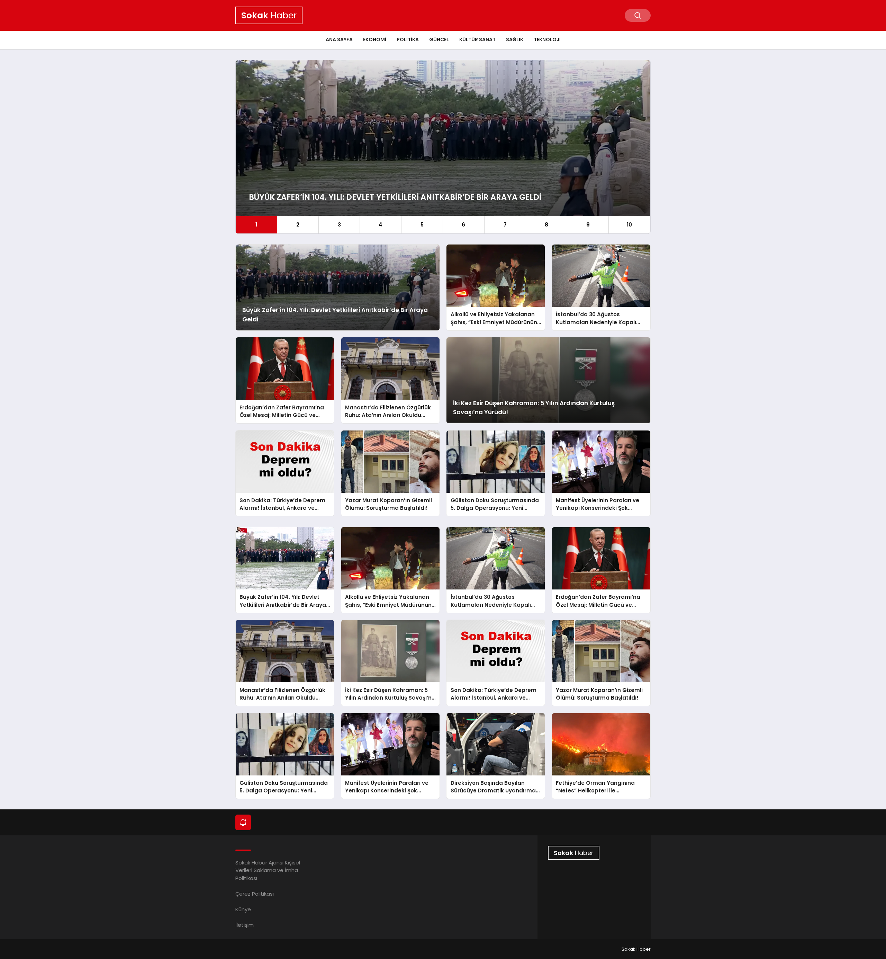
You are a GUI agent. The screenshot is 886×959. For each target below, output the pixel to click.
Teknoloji (547, 39)
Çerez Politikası (254, 893)
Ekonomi (374, 39)
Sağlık (514, 39)
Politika (408, 39)
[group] (443, 146)
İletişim (244, 925)
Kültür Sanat (477, 39)
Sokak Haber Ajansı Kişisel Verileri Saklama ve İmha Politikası (267, 870)
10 (629, 224)
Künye (243, 909)
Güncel (439, 39)
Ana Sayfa (339, 39)
